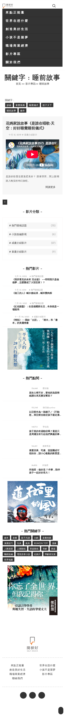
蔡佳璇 (46, 389)
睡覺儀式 (33, 105)
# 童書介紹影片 (29, 135)
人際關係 (21, 549)
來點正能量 (15, 12)
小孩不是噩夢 (17, 37)
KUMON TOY (41, 543)
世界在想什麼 (17, 21)
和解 (45, 549)
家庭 (53, 549)
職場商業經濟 (17, 45)
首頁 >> (20, 84)
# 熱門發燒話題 (37, 276)
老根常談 (46, 446)
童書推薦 (20, 105)
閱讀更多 (51, 187)
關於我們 (13, 62)
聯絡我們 (17, 678)
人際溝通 (8, 549)
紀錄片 (37, 554)
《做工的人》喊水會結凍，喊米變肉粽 (32, 293)
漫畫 (54, 543)
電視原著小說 (23, 554)
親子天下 (47, 105)
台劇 (36, 538)
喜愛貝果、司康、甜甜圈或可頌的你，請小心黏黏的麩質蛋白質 (44, 453)
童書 (15, 538)
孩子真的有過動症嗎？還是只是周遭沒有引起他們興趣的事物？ (44, 434)
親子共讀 (25, 538)
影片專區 (13, 54)
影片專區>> (32, 84)
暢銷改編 (8, 554)
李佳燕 (46, 427)
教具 (28, 543)
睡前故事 (11, 111)
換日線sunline (49, 408)
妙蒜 (9, 105)
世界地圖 (8, 560)
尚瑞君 (45, 465)
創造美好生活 (17, 29)
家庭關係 (34, 549)
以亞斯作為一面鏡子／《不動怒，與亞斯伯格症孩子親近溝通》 (44, 415)
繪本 (22, 111)
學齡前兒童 (50, 554)
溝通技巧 (8, 543)
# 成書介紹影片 (39, 317)
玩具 (19, 543)
